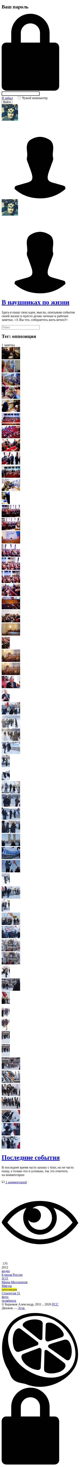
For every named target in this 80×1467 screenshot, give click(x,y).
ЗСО (5, 1278)
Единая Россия (12, 1274)
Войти (7, 102)
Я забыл (7, 98)
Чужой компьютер (34, 98)
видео (6, 1271)
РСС (55, 1304)
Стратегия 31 (11, 1293)
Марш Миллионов (14, 1282)
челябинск (9, 1300)
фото (5, 1297)
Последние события (31, 1157)
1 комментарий (16, 1182)
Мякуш (7, 1286)
